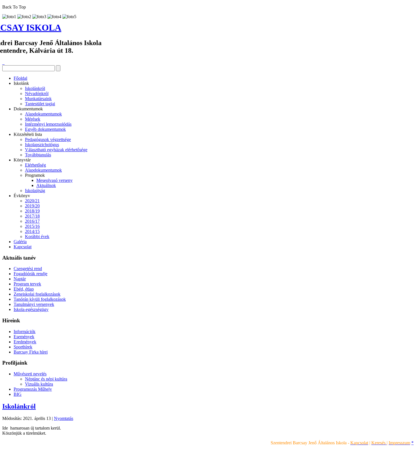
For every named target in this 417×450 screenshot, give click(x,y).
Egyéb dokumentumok (45, 129)
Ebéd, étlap (24, 289)
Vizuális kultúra (39, 384)
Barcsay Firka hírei (31, 352)
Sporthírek (23, 346)
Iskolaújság (35, 190)
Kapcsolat (22, 246)
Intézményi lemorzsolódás (48, 124)
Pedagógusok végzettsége (48, 139)
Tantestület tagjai (40, 103)
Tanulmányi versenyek (34, 304)
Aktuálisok (46, 185)
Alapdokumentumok (43, 114)
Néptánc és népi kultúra (46, 379)
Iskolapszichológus (42, 144)
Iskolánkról (35, 88)
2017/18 (32, 216)
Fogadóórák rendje (30, 273)
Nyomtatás (63, 418)
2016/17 (32, 221)
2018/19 (32, 211)
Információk (24, 331)
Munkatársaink (38, 98)
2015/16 (32, 226)
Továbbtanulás (38, 154)
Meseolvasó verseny (54, 180)
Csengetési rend (28, 268)
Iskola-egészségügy (31, 309)
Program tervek (27, 283)
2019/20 (32, 205)
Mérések (32, 119)
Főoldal (20, 78)
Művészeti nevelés (30, 373)
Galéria (20, 241)
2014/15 (32, 231)
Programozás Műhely (33, 389)
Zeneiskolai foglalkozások (37, 294)
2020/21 (32, 200)
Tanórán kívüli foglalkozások (40, 299)
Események (24, 336)
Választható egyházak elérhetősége (56, 149)
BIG (18, 394)
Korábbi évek (37, 236)
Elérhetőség (35, 165)
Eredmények (25, 341)
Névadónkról (37, 93)
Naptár (20, 278)
